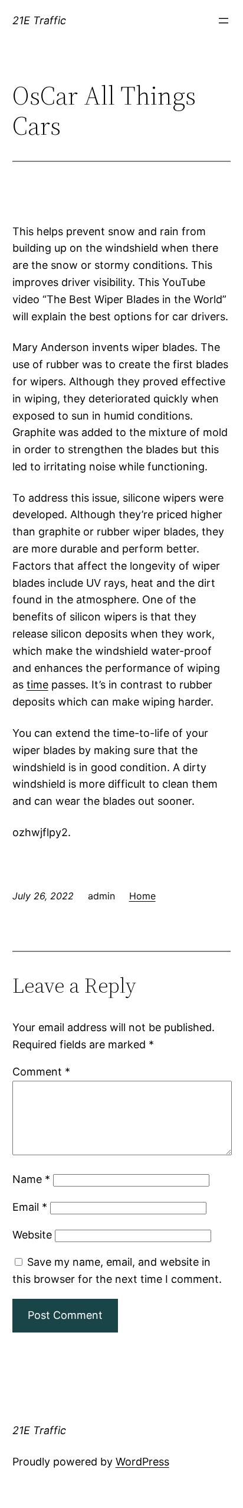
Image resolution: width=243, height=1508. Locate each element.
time (37, 684)
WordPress (142, 1461)
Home (142, 896)
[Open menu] (223, 21)
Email (29, 1207)
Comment (41, 1071)
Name (31, 1179)
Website (32, 1234)
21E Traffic (39, 20)
